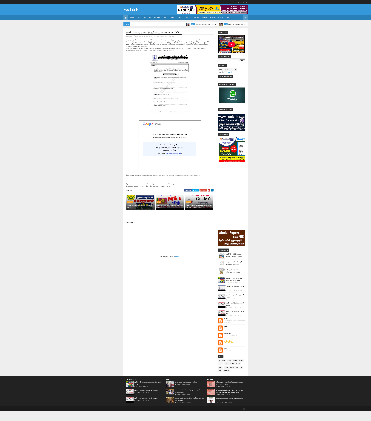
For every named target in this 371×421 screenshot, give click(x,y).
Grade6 (172, 36)
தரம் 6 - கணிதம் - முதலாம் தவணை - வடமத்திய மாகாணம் (170, 206)
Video (220, 370)
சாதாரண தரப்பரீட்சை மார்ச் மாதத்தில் (187, 24)
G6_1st (158, 202)
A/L (145, 18)
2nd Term (130, 202)
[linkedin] (241, 2)
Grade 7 (180, 18)
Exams (223, 360)
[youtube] (246, 2)
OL (241, 367)
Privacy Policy (144, 2)
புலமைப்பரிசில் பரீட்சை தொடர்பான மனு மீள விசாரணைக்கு (226, 24)
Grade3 (220, 364)
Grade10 (235, 360)
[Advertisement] (231, 193)
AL (219, 360)
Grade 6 (188, 18)
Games (132, 18)
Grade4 (226, 364)
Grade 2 (220, 18)
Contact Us (131, 2)
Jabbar (225, 348)
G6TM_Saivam (165, 36)
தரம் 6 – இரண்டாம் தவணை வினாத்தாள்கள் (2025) (139, 206)
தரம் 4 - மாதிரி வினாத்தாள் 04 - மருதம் (146, 390)
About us (137, 2)
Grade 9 (165, 18)
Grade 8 (173, 18)
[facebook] (236, 2)
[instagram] (239, 2)
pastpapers (226, 370)
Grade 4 (204, 18)
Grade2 (241, 360)
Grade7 (220, 367)
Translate (230, 72)
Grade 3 (212, 18)
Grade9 (232, 367)
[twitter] (244, 2)
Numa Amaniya (227, 333)
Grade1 (229, 360)
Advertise (125, 2)
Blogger (177, 256)
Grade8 (226, 367)
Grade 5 (196, 18)
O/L (150, 18)
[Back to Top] (244, 409)
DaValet (226, 319)
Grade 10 (157, 18)
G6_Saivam (157, 36)
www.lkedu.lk (130, 9)
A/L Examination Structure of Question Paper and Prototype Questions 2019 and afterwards (229, 391)
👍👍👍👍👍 (228, 341)
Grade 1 (228, 18)
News (174, 24)
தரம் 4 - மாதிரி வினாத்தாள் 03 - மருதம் (146, 398)
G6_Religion (149, 36)
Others (139, 18)
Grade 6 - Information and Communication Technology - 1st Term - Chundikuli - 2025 (199, 206)
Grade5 (232, 364)
